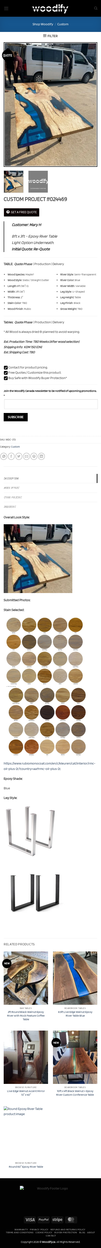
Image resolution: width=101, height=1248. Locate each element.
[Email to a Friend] (26, 456)
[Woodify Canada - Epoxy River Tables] (50, 8)
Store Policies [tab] (12, 497)
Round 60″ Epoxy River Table (26, 1166)
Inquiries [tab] (9, 506)
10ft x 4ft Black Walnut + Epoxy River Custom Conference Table (75, 1092)
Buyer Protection (65, 1232)
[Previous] (11, 104)
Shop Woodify (43, 24)
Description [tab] (11, 478)
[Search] (95, 8)
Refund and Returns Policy (68, 1229)
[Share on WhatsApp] (3, 456)
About (91, 1232)
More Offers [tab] (11, 487)
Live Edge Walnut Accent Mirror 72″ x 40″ (26, 1092)
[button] (6, 8)
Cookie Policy (44, 1232)
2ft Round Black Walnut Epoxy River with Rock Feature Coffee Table (26, 1015)
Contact (51, 1235)
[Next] (89, 104)
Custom (62, 24)
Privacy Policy (39, 1229)
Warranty (21, 1229)
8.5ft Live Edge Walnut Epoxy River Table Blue (75, 1013)
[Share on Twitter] (18, 456)
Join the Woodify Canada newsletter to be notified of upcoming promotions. (50, 393)
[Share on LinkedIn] (41, 456)
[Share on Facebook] (11, 456)
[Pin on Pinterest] (33, 456)
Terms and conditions (19, 1232)
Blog (82, 1232)
